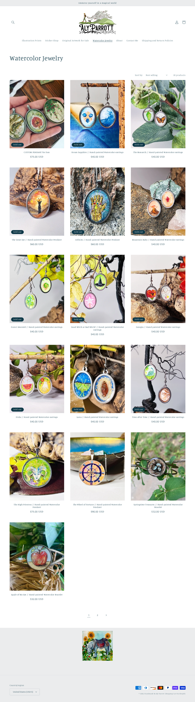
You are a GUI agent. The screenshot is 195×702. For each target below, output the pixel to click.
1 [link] (89, 615)
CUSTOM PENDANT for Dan (37, 152)
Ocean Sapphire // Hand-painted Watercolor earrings (97, 152)
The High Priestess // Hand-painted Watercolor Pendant (37, 505)
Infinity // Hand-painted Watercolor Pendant (97, 239)
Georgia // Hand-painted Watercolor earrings (158, 327)
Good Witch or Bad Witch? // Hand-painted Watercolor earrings (97, 328)
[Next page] (106, 615)
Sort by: (139, 75)
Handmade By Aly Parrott (154, 694)
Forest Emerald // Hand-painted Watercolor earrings (37, 327)
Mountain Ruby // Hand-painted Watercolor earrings (158, 239)
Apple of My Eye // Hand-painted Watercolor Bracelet (37, 594)
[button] (13, 22)
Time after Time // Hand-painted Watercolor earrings (158, 417)
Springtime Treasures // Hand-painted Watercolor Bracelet (158, 505)
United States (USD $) (23, 692)
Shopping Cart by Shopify (175, 694)
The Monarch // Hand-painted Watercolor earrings (158, 152)
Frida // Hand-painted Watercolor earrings (37, 417)
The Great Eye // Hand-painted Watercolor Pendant (37, 239)
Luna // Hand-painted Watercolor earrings (97, 417)
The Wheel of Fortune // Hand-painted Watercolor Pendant (97, 505)
